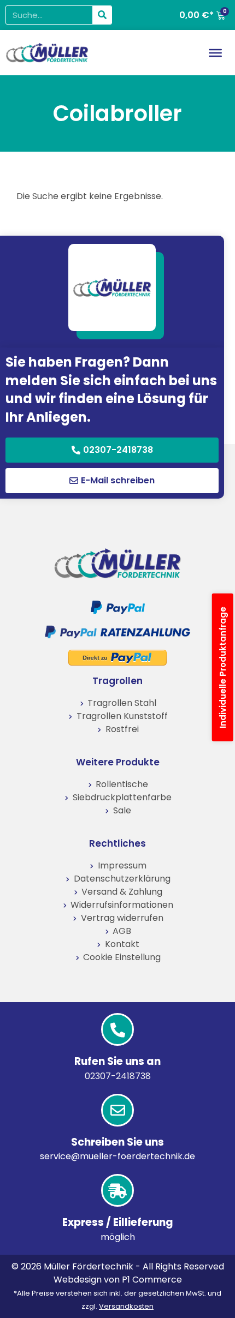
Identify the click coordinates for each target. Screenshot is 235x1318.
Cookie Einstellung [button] (122, 957)
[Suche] (101, 15)
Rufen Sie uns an (117, 1061)
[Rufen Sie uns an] (117, 1029)
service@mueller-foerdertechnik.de (117, 1156)
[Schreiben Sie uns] (117, 1110)
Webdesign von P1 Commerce (118, 1279)
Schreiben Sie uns (117, 1142)
